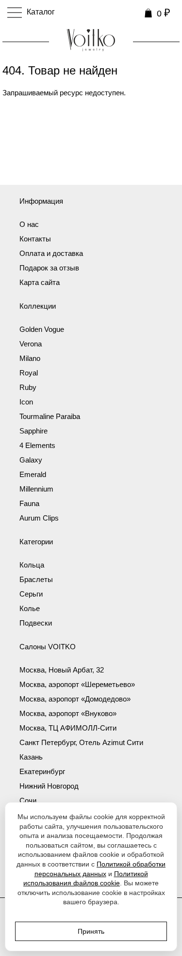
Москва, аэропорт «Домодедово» (75, 699)
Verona (30, 344)
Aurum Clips (39, 518)
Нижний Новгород (49, 786)
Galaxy (30, 460)
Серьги (31, 594)
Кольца (31, 565)
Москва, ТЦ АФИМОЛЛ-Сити (67, 728)
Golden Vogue (41, 329)
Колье (29, 608)
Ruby (27, 387)
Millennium (36, 489)
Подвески (35, 623)
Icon (26, 402)
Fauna (29, 503)
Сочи (27, 800)
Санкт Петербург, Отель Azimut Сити (81, 742)
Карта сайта (39, 282)
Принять (91, 931)
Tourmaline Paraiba (49, 416)
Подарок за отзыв (49, 268)
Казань (31, 757)
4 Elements (37, 445)
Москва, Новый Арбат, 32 (61, 670)
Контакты (35, 239)
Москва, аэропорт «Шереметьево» (77, 684)
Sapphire (33, 431)
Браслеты (36, 579)
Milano (29, 358)
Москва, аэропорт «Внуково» (67, 713)
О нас (29, 224)
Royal (28, 373)
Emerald (32, 474)
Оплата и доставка (51, 253)
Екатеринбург (42, 771)
